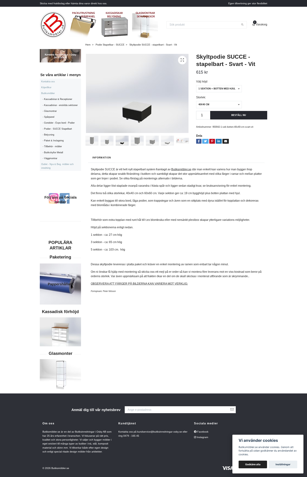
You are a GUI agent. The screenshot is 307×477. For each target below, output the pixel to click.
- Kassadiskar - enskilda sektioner (60, 105)
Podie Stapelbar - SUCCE (110, 44)
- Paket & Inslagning (53, 140)
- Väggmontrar (50, 158)
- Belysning (48, 134)
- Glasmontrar (50, 111)
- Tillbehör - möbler (52, 146)
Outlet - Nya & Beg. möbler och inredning (57, 166)
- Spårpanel (48, 117)
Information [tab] (101, 157)
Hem (88, 44)
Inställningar (283, 464)
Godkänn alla (252, 464)
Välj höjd (201, 81)
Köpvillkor (46, 87)
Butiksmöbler (48, 93)
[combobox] (219, 88)
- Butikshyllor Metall (53, 152)
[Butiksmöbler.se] (53, 24)
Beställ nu (238, 115)
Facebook (202, 431)
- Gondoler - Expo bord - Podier (59, 122)
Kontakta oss (48, 81)
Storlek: (201, 97)
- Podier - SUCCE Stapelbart (57, 128)
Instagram (202, 437)
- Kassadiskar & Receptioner (57, 99)
